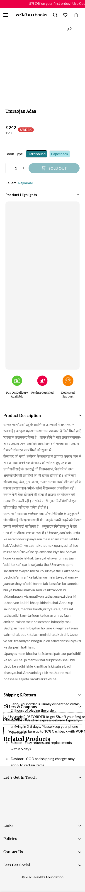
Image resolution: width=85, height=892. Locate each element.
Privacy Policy (46, 814)
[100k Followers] (22, 876)
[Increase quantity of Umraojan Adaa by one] (23, 168)
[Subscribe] (76, 802)
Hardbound (36, 154)
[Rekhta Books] (31, 15)
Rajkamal (25, 183)
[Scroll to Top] (76, 867)
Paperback (59, 154)
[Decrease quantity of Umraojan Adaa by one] (8, 168)
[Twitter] (36, 876)
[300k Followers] (8, 876)
